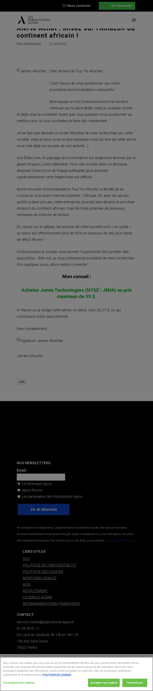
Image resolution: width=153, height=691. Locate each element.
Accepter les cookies (104, 682)
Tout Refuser (135, 682)
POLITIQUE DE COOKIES (57, 674)
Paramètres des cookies (19, 682)
